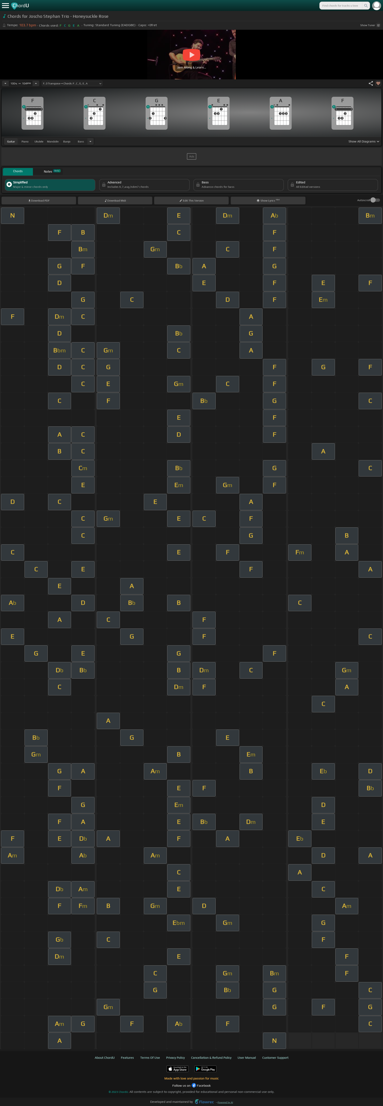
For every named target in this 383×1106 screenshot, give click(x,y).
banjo (66, 141)
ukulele (39, 141)
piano (25, 141)
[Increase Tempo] (36, 83)
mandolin (53, 141)
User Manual (247, 1058)
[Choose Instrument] (90, 141)
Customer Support (275, 1058)
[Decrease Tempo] (5, 83)
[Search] (365, 6)
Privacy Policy (175, 1058)
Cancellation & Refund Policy (211, 1058)
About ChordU (105, 1058)
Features (127, 1058)
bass (81, 141)
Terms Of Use (150, 1058)
